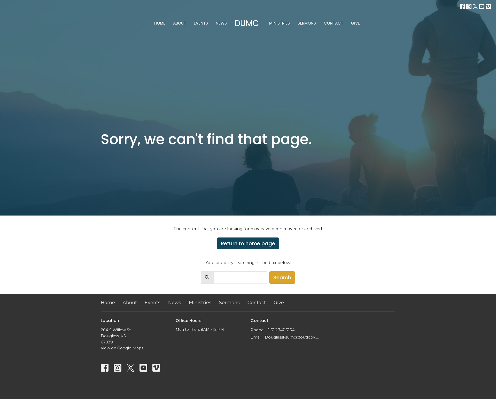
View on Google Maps (122, 348)
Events (201, 23)
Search (282, 277)
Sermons (307, 23)
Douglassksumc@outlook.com (292, 337)
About (179, 23)
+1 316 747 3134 (280, 329)
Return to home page (248, 243)
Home (159, 23)
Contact (333, 23)
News (221, 23)
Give (355, 23)
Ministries (279, 23)
